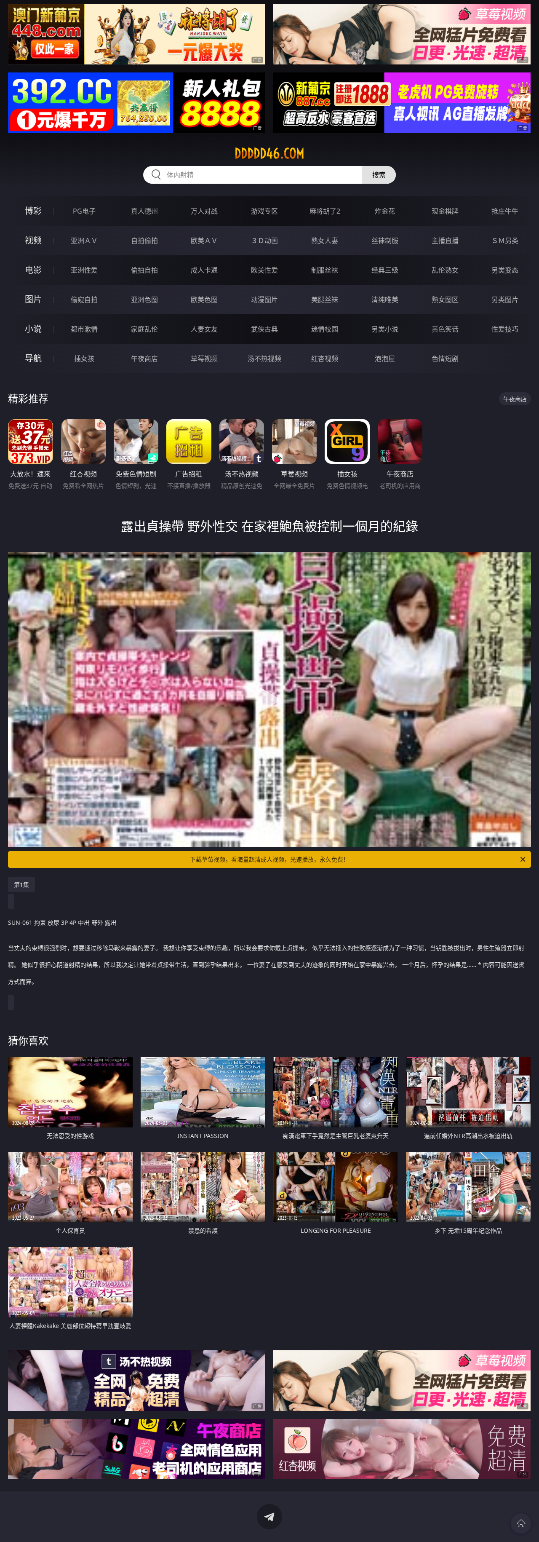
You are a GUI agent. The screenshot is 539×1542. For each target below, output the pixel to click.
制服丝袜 (324, 270)
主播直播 (445, 240)
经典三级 (384, 270)
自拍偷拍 (144, 240)
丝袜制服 (384, 240)
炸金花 (385, 211)
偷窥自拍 (84, 299)
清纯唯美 (384, 299)
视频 (33, 240)
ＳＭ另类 (504, 240)
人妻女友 (204, 329)
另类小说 (384, 329)
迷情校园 (324, 329)
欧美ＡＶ (204, 240)
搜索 (379, 174)
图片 (33, 299)
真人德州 (144, 211)
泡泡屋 (385, 358)
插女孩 (84, 358)
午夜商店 (144, 358)
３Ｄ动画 (264, 240)
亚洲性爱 (84, 270)
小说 (33, 329)
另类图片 (504, 299)
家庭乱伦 (144, 329)
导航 (33, 358)
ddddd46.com (269, 153)
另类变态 (504, 270)
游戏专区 (264, 211)
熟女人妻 (324, 240)
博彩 (33, 211)
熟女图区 (445, 299)
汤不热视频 (264, 358)
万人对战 (204, 211)
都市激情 (84, 329)
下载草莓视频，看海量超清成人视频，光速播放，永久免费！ (269, 859)
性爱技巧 (504, 329)
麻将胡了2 (325, 211)
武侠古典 (264, 329)
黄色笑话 (445, 329)
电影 (33, 270)
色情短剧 (445, 358)
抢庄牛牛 (504, 211)
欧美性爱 (264, 270)
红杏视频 (324, 358)
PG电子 (84, 211)
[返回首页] (521, 1523)
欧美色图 (204, 299)
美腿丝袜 (324, 299)
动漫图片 (264, 299)
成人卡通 (204, 270)
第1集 (21, 885)
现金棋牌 (445, 211)
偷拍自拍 (144, 270)
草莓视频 (204, 358)
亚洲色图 (144, 299)
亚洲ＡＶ (84, 240)
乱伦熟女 (445, 270)
